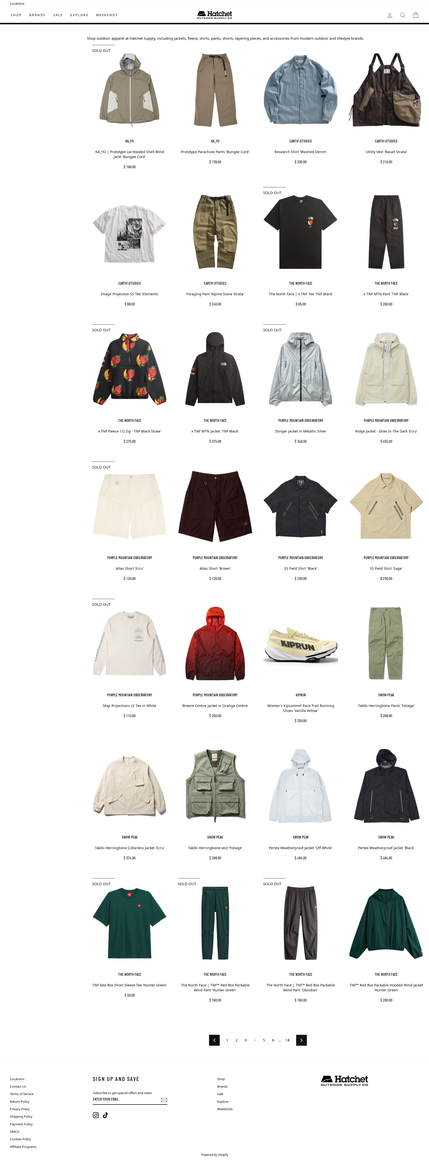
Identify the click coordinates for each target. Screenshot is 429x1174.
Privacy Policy (20, 1109)
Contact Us (18, 1086)
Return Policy (20, 1101)
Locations (17, 3)
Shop (16, 15)
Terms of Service (22, 1094)
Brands (37, 15)
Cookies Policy (20, 1139)
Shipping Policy (21, 1116)
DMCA (14, 1131)
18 (287, 1040)
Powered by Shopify (214, 1155)
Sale (58, 15)
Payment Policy (21, 1124)
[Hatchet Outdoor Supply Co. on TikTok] (105, 1115)
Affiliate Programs (23, 1146)
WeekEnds (107, 15)
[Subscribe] (164, 1100)
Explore (79, 15)
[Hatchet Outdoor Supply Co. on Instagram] (96, 1115)
